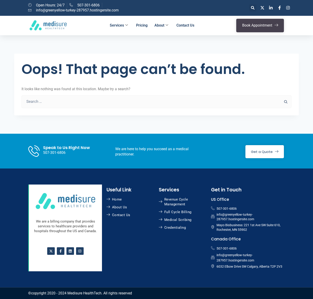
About (159, 25)
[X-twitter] (51, 251)
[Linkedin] (70, 251)
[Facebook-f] (60, 251)
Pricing (142, 25)
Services (117, 25)
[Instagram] (80, 251)
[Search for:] (156, 101)
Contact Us (185, 25)
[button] (252, 7)
